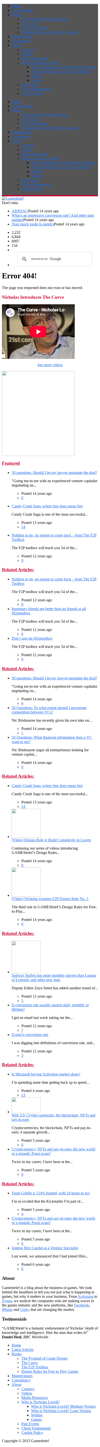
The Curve (29, 23)
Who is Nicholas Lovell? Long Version (61, 71)
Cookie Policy (32, 93)
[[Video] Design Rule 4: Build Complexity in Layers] (26, 837)
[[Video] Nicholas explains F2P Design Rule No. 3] (26, 895)
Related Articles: (18, 569)
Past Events (30, 85)
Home (16, 6)
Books (17, 15)
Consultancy (21, 41)
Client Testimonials (36, 89)
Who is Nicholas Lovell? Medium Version (63, 67)
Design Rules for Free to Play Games (49, 32)
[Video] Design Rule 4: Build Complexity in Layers (51, 840)
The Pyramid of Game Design (44, 19)
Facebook (81, 1305)
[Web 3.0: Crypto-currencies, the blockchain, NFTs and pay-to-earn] (26, 1112)
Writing (36, 76)
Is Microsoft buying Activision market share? (46, 1074)
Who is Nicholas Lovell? (40, 63)
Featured (11, 463)
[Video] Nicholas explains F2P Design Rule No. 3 (50, 899)
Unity (24, 1309)
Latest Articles (22, 10)
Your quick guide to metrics (33, 224)
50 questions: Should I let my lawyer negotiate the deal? (54, 473)
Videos (26, 54)
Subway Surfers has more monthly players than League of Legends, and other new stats (54, 977)
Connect (27, 50)
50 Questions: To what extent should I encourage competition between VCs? (49, 710)
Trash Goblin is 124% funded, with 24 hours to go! (51, 1193)
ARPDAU (20, 211)
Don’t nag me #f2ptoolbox (32, 638)
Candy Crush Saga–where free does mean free (47, 506)
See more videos (50, 365)
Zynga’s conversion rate (30, 1035)
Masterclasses (22, 36)
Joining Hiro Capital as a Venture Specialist (45, 1248)
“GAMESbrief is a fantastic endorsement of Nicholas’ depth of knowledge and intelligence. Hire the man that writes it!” (50, 1332)
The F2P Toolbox (34, 28)
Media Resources (34, 58)
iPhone (7, 1309)
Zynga (7, 1301)
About (16, 45)
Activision (85, 1296)
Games (36, 80)
